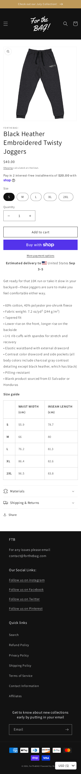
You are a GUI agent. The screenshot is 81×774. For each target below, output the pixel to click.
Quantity (9, 207)
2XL (66, 197)
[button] (6, 24)
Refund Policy (19, 645)
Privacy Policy (19, 655)
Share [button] (13, 515)
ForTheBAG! (34, 766)
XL (50, 197)
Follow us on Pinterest (26, 608)
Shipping (8, 167)
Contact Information (24, 686)
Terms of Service (21, 676)
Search (14, 635)
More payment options (40, 255)
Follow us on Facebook (26, 589)
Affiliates (15, 696)
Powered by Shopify (50, 766)
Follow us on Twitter (24, 599)
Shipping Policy (20, 665)
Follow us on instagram (27, 580)
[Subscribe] (67, 729)
